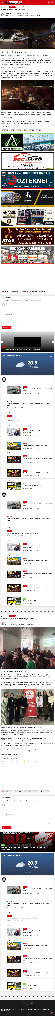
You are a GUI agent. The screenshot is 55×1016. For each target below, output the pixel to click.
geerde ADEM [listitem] (18, 791)
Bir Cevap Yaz (7, 297)
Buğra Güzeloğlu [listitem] (15, 291)
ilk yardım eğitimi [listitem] (44, 791)
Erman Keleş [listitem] (25, 291)
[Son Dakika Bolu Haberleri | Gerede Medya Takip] (13, 2)
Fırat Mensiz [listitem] (33, 291)
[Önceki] (2, 342)
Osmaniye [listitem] (42, 291)
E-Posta (31, 316)
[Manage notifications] (51, 1013)
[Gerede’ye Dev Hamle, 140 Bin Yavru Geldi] (27, 444)
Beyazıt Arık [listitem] (5, 291)
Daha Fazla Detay (27, 372)
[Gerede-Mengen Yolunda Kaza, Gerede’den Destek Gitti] (27, 458)
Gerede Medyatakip (10, 13)
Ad (3, 316)
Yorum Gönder (6, 327)
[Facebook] (23, 1003)
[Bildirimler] (52, 2)
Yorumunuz (9, 303)
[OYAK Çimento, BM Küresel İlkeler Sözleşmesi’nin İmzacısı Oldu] (27, 431)
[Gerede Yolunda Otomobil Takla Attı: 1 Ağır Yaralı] (27, 472)
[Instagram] (32, 1003)
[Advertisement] (27, 275)
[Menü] (2, 2)
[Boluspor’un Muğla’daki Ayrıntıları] (27, 485)
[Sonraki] (53, 342)
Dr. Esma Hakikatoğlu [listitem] (7, 791)
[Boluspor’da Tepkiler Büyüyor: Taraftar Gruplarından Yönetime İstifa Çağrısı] (27, 842)
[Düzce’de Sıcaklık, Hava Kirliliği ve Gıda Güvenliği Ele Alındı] (27, 386)
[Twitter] (27, 1003)
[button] (48, 2)
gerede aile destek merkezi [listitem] (31, 791)
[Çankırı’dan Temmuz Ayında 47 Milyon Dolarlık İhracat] (27, 417)
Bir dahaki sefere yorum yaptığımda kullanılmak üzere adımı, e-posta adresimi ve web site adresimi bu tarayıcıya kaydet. (27, 323)
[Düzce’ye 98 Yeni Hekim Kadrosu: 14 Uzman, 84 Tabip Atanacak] (27, 342)
